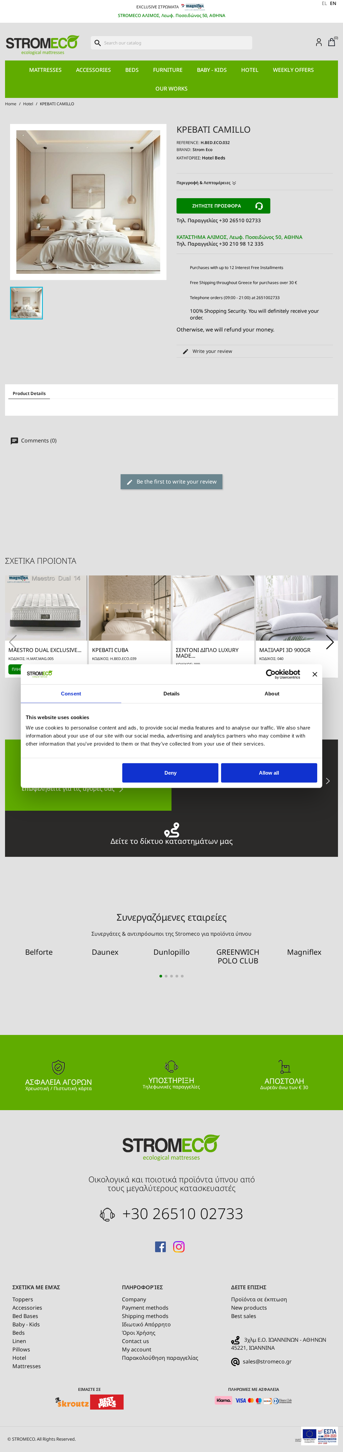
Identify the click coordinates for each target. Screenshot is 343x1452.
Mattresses (45, 70)
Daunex (105, 951)
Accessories (93, 70)
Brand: (184, 149)
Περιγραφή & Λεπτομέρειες (204, 182)
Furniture (168, 70)
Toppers (22, 1299)
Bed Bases (25, 1316)
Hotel (250, 70)
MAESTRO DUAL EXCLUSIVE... (44, 650)
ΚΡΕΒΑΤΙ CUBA (110, 650)
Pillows (21, 1349)
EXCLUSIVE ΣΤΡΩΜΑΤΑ (158, 7)
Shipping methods (145, 1316)
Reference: (188, 142)
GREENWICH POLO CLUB (237, 956)
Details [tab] (171, 693)
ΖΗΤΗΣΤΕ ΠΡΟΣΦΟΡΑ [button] (216, 206)
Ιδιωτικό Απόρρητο (146, 1324)
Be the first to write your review (176, 481)
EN (333, 3)
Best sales (243, 1316)
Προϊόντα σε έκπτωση (259, 1299)
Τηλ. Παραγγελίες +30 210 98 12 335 (239, 240)
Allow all (269, 773)
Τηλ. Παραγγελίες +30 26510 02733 (219, 220)
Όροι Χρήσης (138, 1332)
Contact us (135, 1341)
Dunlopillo (171, 951)
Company (134, 1299)
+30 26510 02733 (181, 1213)
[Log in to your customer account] (319, 42)
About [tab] (272, 693)
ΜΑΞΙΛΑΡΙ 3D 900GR (285, 650)
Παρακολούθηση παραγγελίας (160, 1357)
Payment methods (145, 1307)
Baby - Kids (212, 70)
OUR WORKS (171, 88)
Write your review (211, 351)
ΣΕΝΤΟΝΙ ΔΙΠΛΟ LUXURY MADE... (207, 653)
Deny (170, 773)
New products (249, 1307)
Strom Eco (202, 149)
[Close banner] (315, 674)
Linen (19, 1341)
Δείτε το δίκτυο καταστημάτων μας (172, 840)
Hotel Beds (213, 158)
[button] (330, 642)
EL (324, 3)
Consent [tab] (71, 693)
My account (136, 1349)
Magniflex (304, 951)
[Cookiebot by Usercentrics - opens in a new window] (271, 674)
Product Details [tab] (29, 393)
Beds (132, 70)
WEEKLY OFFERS (293, 70)
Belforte (39, 951)
